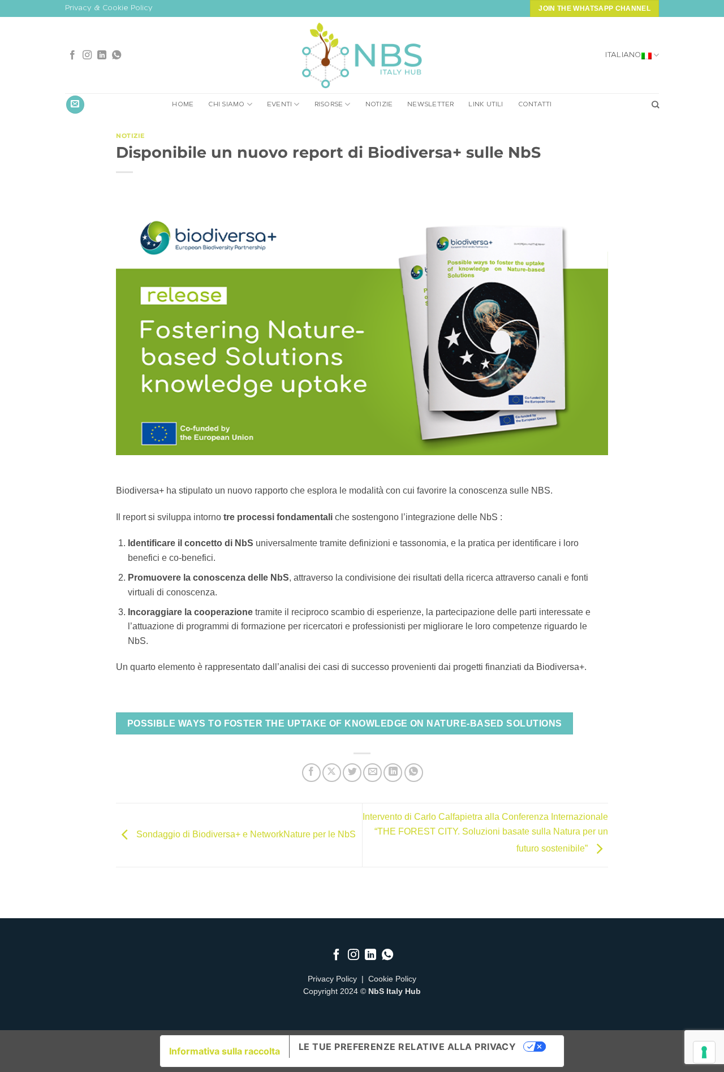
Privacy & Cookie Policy (109, 8)
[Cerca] (655, 104)
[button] (75, 105)
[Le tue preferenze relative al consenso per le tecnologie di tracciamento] (704, 1052)
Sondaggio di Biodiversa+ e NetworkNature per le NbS (245, 834)
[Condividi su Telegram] (413, 772)
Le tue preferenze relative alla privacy (407, 1046)
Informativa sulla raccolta (224, 1051)
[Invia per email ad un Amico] (372, 772)
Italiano (623, 55)
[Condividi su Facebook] (311, 772)
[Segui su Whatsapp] (116, 55)
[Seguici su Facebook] (72, 55)
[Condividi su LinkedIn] (392, 772)
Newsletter (430, 104)
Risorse (328, 104)
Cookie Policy (392, 979)
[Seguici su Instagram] (87, 55)
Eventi (279, 104)
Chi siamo (226, 104)
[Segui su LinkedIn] (101, 55)
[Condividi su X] (331, 772)
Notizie (379, 104)
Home (182, 104)
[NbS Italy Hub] (362, 56)
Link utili (485, 104)
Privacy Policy (332, 979)
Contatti (535, 104)
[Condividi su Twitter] (352, 772)
